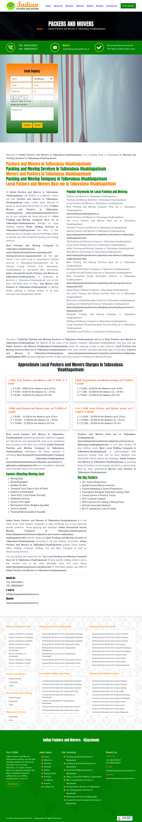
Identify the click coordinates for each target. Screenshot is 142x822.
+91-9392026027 (113, 763)
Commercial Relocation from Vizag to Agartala (109, 688)
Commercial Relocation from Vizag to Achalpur (109, 681)
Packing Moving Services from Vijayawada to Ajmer (61, 663)
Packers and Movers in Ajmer (20, 663)
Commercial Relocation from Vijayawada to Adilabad (62, 684)
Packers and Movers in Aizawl (20, 660)
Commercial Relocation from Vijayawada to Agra (60, 691)
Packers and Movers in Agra (19, 644)
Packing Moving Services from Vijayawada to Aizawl (61, 660)
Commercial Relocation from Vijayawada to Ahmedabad (58, 702)
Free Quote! (128, 6)
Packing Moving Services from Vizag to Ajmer (109, 658)
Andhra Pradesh (15, 679)
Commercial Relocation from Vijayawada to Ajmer (60, 710)
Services (69, 6)
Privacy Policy (50, 773)
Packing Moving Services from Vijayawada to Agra (61, 644)
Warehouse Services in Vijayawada (81, 797)
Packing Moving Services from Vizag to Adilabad (110, 637)
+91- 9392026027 (28, 48)
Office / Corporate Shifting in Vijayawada (83, 777)
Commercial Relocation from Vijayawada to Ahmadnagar (58, 696)
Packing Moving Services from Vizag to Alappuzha (111, 665)
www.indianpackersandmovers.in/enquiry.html (28, 567)
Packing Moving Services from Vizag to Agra (108, 644)
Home (48, 6)
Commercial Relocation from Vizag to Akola (108, 709)
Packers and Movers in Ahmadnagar (17, 649)
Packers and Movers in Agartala (21, 641)
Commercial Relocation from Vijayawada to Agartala (61, 688)
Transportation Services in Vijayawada (82, 787)
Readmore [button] (13, 784)
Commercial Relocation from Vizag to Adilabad (109, 684)
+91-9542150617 (113, 760)
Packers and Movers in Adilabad (21, 637)
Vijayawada (13, 682)
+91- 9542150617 (28, 45)
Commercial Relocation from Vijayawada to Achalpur (62, 681)
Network (80, 6)
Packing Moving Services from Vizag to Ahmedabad (111, 651)
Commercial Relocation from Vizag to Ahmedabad (111, 698)
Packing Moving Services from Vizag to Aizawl (109, 655)
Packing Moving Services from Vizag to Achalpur (110, 634)
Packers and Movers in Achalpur (21, 634)
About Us (58, 6)
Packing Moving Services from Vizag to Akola (109, 662)
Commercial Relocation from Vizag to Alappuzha (110, 712)
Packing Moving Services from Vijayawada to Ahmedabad (59, 655)
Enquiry (99, 6)
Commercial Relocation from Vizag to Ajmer (108, 705)
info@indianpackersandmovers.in (76, 49)
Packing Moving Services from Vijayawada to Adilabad (62, 637)
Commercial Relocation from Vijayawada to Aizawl (61, 707)
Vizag (11, 686)
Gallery (90, 6)
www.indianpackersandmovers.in (42, 213)
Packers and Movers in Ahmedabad (17, 655)
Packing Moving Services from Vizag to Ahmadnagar (111, 648)
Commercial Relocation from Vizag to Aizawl (108, 702)
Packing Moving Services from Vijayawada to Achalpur (62, 634)
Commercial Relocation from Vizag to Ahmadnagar (111, 695)
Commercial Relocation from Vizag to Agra (108, 691)
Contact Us (111, 6)
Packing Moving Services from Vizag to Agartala (110, 641)
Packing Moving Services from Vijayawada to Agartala (62, 641)
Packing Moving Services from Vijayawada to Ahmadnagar (59, 649)
